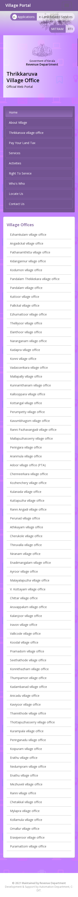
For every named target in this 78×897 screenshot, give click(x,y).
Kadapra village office (25, 350)
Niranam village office (25, 554)
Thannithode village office (28, 713)
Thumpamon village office (28, 678)
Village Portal (18, 5)
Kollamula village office (26, 820)
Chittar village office (24, 598)
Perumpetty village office (27, 412)
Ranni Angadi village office (28, 509)
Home (13, 112)
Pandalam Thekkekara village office (35, 279)
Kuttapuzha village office (27, 500)
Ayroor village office (24, 571)
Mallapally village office (26, 376)
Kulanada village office (25, 492)
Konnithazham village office (29, 669)
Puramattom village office (28, 846)
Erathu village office (23, 758)
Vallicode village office (25, 633)
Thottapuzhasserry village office (32, 722)
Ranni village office (23, 793)
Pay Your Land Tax (22, 143)
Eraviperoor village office (27, 837)
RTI (70, 29)
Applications (24, 17)
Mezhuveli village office (26, 784)
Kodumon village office (26, 270)
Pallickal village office (24, 305)
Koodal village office (24, 642)
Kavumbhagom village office (30, 421)
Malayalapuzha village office (29, 580)
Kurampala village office (27, 731)
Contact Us (16, 204)
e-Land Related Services (56, 17)
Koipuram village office (26, 749)
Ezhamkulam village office (28, 234)
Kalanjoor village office (26, 616)
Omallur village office (24, 829)
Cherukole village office (26, 536)
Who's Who (17, 183)
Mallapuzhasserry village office (31, 438)
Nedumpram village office (28, 766)
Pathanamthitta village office (30, 252)
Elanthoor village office (26, 332)
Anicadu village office (24, 696)
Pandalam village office (26, 288)
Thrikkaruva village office (26, 133)
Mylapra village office (25, 811)
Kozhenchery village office (28, 483)
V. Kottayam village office (28, 589)
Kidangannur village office (28, 261)
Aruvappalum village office (28, 607)
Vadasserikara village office (29, 367)
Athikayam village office (26, 527)
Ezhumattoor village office (28, 314)
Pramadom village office (27, 651)
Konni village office (23, 359)
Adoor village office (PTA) (28, 465)
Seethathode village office (28, 660)
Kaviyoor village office (25, 704)
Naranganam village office (28, 341)
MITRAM (57, 29)
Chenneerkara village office (29, 474)
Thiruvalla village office (26, 545)
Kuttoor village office (24, 297)
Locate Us (16, 194)
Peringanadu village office (28, 740)
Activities (15, 163)
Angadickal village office (26, 243)
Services (14, 153)
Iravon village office (23, 625)
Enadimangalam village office (30, 563)
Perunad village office (25, 518)
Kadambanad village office (28, 687)
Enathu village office (24, 775)
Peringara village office (26, 447)
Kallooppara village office (27, 394)
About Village (18, 122)
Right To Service (20, 173)
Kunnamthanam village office (30, 385)
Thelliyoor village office (26, 323)
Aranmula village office (26, 456)
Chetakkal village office (26, 802)
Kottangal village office (26, 403)
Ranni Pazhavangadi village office (33, 430)
